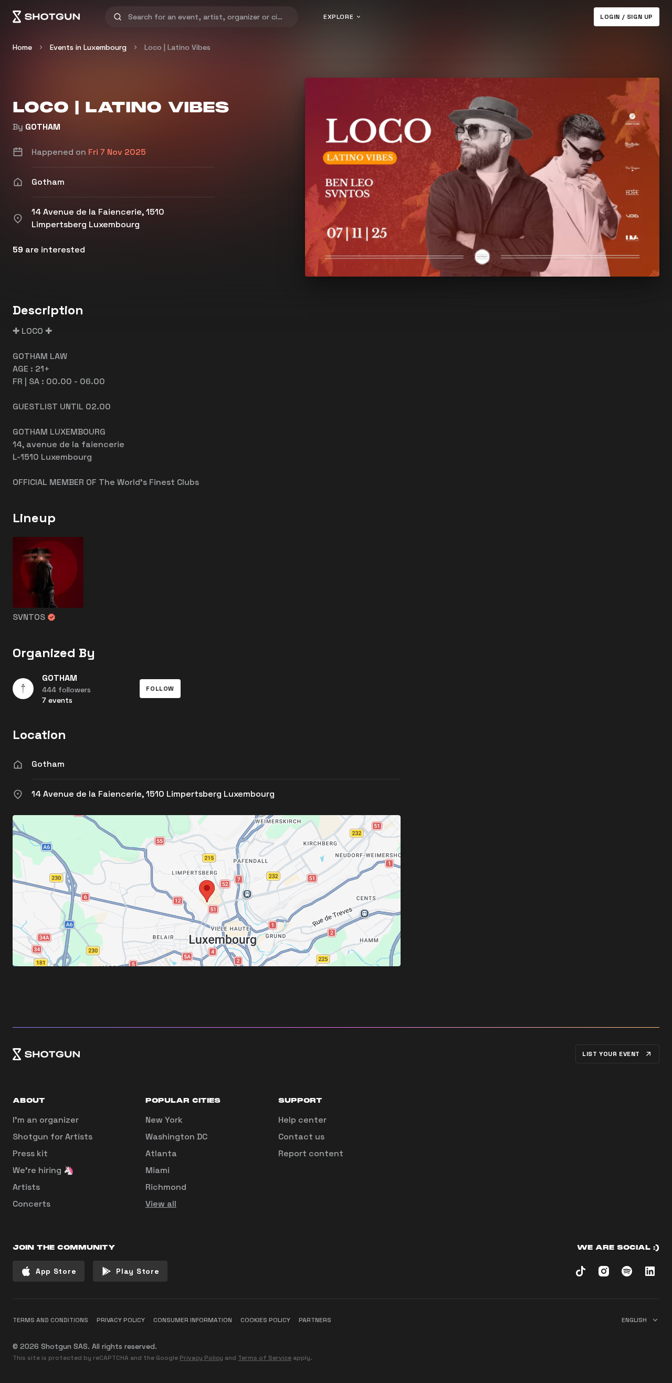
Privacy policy (121, 1320)
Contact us (301, 1136)
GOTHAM (42, 126)
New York (164, 1119)
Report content (310, 1153)
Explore (338, 17)
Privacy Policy (201, 1358)
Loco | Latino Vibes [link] (177, 47)
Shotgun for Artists (52, 1136)
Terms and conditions (50, 1320)
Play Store (137, 1271)
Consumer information (192, 1320)
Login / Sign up (626, 17)
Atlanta (161, 1153)
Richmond (165, 1186)
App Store (56, 1271)
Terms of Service (264, 1358)
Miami (157, 1170)
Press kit (30, 1153)
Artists (26, 1186)
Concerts (31, 1203)
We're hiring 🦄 (43, 1170)
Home (22, 47)
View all (160, 1203)
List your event (611, 1054)
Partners (315, 1320)
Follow (160, 688)
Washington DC (176, 1136)
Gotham (48, 763)
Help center (302, 1119)
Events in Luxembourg (88, 47)
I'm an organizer (46, 1119)
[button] (160, 688)
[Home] (46, 16)
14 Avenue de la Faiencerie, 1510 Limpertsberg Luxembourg (153, 793)
